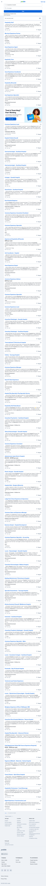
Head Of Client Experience (12, 379)
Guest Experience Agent (11, 47)
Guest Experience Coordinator (13, 72)
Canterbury (19, 825)
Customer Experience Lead (12, 124)
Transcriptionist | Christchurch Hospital (15, 342)
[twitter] (8, 870)
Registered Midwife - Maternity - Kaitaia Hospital (18, 761)
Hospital (6, 820)
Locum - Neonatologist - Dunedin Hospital (16, 551)
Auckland (18, 820)
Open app (43, 1)
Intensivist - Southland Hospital (13, 616)
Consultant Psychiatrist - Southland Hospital (17, 418)
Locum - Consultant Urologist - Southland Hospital (18, 655)
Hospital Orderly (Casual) (11, 138)
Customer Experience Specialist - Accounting (17, 537)
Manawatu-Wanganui (21, 834)
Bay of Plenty (19, 827)
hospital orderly (32, 820)
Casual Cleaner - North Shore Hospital (15, 774)
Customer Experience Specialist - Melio (15, 641)
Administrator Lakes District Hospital (15, 456)
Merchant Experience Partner (12, 33)
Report (39, 29)
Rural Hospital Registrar (11, 200)
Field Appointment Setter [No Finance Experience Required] (20, 745)
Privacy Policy (4, 878)
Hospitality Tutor (9, 59)
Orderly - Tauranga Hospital (12, 355)
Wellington (19, 822)
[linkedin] (11, 870)
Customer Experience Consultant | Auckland (16, 213)
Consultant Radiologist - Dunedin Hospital (16, 319)
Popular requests (8, 816)
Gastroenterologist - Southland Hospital (15, 151)
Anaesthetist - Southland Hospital (14, 189)
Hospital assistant (8, 824)
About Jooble (4, 860)
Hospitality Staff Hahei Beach (12, 405)
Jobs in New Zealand (5, 866)
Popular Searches (33, 860)
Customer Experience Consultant (13, 443)
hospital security (32, 825)
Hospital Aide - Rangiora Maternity (14, 485)
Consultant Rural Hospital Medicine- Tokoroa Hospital (19, 719)
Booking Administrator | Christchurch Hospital (17, 578)
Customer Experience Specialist (13, 225)
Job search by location (9, 844)
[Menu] (1, 1)
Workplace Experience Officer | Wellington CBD (17, 707)
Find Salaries (32, 862)
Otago (18, 829)
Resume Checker (33, 864)
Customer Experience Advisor (13, 279)
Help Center (4, 864)
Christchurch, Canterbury (21, 824)
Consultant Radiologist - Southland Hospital (16, 331)
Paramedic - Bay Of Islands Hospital (14, 668)
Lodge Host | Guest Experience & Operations (16, 499)
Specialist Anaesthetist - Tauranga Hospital (16, 590)
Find (23, 11)
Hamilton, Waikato (20, 835)
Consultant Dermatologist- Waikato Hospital (16, 564)
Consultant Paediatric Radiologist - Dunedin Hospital (19, 630)
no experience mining (33, 838)
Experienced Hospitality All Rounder (14, 239)
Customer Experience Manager (13, 367)
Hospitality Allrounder (10, 83)
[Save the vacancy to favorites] (40, 22)
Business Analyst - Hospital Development (16, 525)
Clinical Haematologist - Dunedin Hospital (16, 431)
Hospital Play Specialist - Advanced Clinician (17, 733)
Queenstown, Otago (21, 830)
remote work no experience (34, 822)
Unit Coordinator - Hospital (12, 253)
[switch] (40, 18)
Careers (3, 862)
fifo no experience (32, 824)
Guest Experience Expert (11, 265)
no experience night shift (34, 829)
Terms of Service (4, 876)
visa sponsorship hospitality (34, 827)
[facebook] (2, 870)
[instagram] (5, 870)
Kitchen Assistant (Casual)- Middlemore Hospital (18, 604)
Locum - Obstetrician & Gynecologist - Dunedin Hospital (19, 693)
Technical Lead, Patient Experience (14, 681)
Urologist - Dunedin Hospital (12, 177)
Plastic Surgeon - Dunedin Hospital (14, 471)
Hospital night (7, 825)
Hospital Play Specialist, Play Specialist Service (17, 393)
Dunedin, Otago (20, 832)
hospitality (31, 836)
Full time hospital (8, 822)
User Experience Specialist (12, 95)
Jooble (8, 883)
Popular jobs (7, 843)
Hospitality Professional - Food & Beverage (16, 788)
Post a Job (18, 862)
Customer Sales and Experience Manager (16, 512)
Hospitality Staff (9, 22)
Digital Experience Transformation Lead (15, 800)
